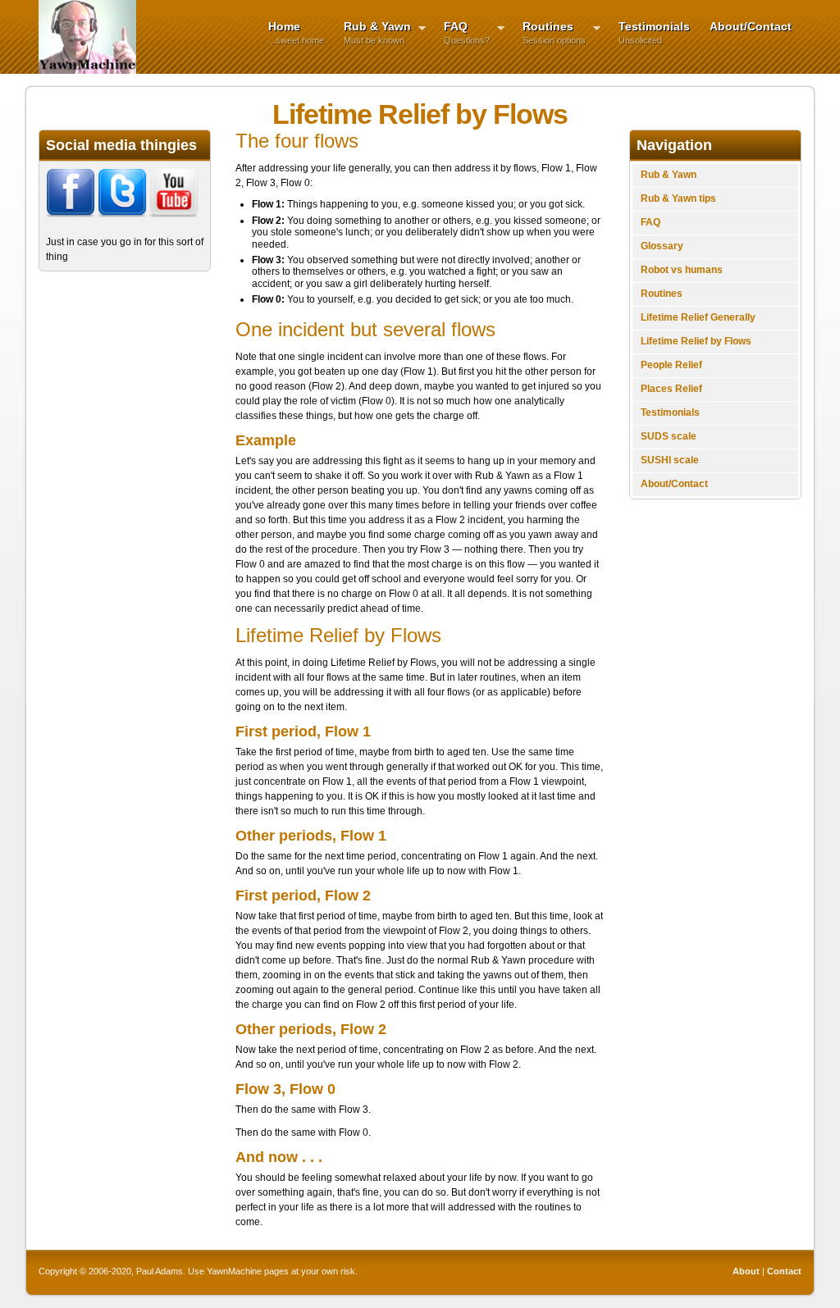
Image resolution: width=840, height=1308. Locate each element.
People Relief (671, 365)
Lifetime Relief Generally (698, 317)
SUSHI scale (670, 460)
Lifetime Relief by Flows (696, 341)
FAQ (462, 32)
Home (296, 32)
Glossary (662, 246)
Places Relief (671, 388)
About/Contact (751, 26)
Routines (549, 32)
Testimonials (654, 32)
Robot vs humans (682, 270)
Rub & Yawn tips (678, 198)
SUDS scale (668, 436)
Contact (784, 1271)
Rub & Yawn (372, 32)
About (746, 1271)
